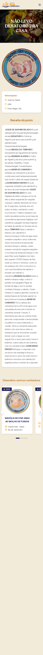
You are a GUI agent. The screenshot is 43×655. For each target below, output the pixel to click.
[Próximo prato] (40, 412)
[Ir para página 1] (18, 438)
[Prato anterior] (3, 412)
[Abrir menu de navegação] (39, 4)
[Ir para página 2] (21, 438)
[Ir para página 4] (24, 438)
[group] (21, 411)
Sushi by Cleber (14, 100)
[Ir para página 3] (22, 438)
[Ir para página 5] (26, 438)
